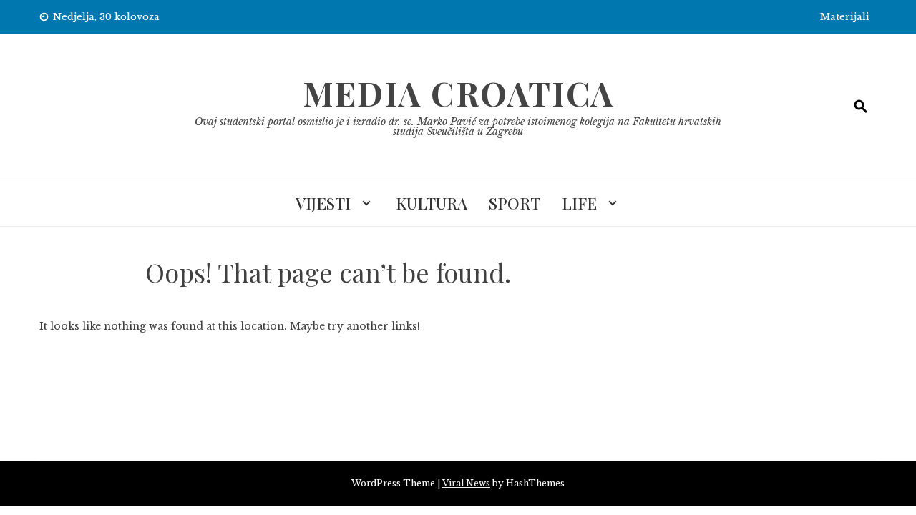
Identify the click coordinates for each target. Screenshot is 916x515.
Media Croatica (458, 93)
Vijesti (323, 203)
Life (579, 203)
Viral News (466, 483)
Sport (514, 203)
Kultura (431, 203)
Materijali (844, 17)
